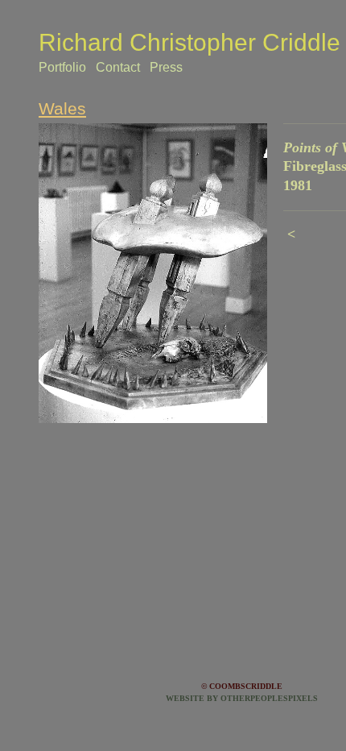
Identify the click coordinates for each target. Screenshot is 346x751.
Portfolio (62, 67)
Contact (118, 67)
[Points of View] (153, 273)
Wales (62, 108)
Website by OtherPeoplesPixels (242, 698)
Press (166, 67)
